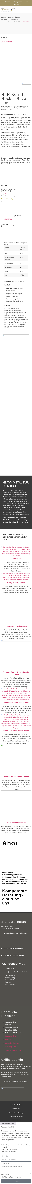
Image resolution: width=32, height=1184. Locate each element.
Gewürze (3, 108)
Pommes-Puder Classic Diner (16, 703)
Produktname (5, 1174)
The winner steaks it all (16, 823)
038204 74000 (26, 22)
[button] (1, 230)
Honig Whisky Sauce (16, 582)
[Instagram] (8, 940)
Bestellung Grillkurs (11, 1030)
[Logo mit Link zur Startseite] (8, 10)
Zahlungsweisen (10, 1022)
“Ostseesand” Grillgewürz (16, 626)
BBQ (23, 108)
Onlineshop (10, 108)
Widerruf (8, 1025)
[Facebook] (2, 940)
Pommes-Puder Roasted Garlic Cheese (16, 673)
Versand (7, 194)
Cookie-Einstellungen (16, 1116)
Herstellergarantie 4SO (13, 1032)
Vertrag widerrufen (8, 1123)
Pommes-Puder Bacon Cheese (16, 777)
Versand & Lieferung (12, 1027)
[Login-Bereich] (25, 9)
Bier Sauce (16, 559)
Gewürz (3, 109)
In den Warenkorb (17, 203)
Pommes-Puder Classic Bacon (16, 731)
